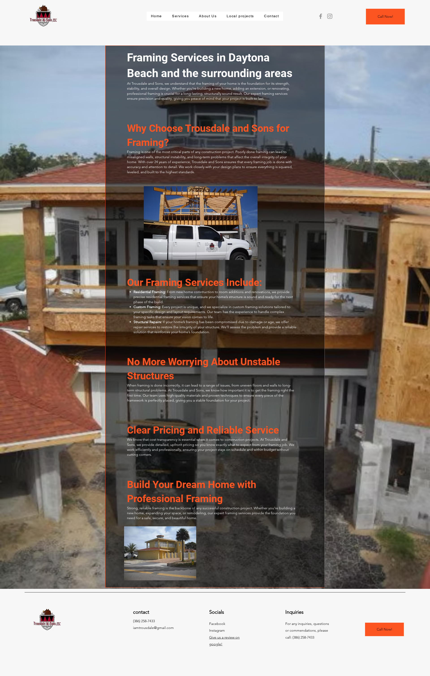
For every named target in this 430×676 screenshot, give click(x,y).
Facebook (217, 624)
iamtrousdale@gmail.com (153, 628)
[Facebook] (320, 16)
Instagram (217, 630)
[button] (180, 16)
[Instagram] (329, 16)
